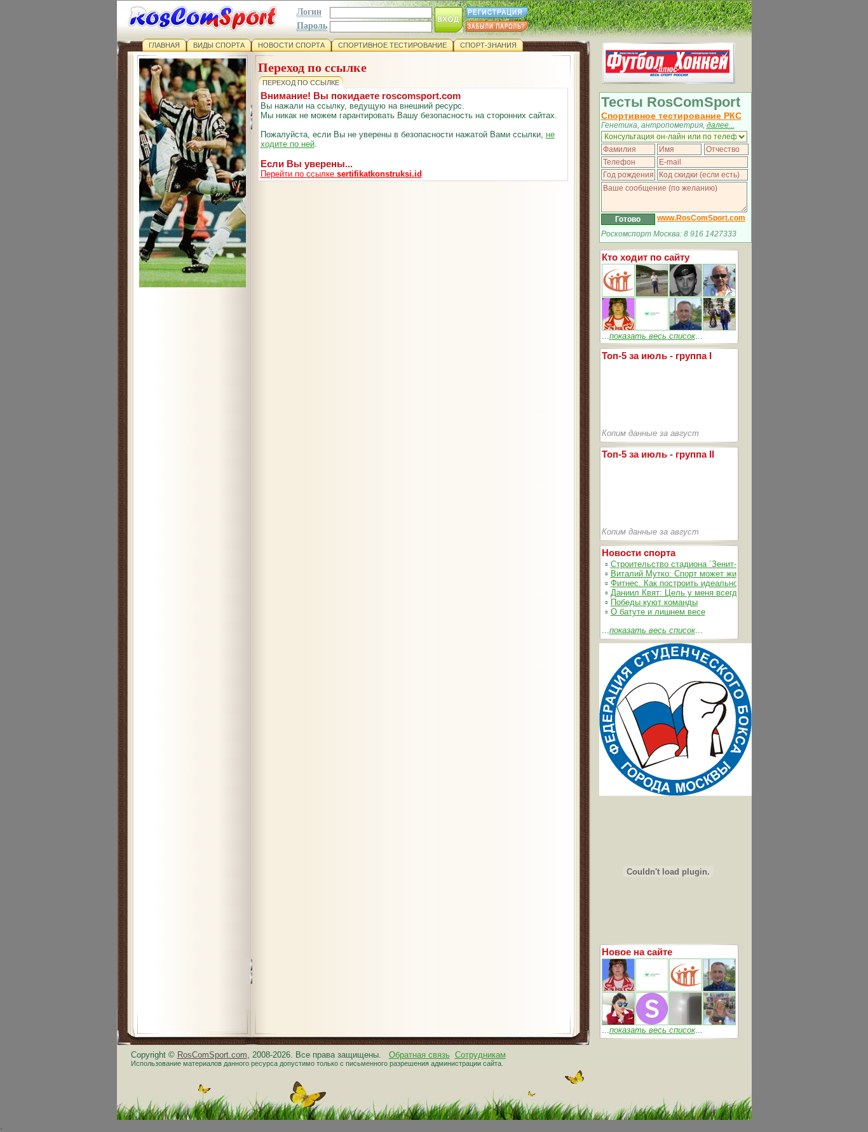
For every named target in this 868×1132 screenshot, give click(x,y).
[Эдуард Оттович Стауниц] (719, 294)
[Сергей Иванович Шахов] (685, 327)
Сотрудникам (480, 1055)
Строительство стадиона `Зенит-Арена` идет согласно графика (733, 564)
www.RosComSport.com (701, 218)
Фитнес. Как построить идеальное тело (687, 583)
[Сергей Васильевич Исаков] (651, 294)
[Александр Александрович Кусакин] (618, 294)
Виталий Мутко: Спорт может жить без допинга (702, 573)
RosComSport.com (212, 1055)
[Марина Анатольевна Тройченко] (618, 327)
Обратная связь (419, 1055)
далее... (721, 125)
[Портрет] (651, 988)
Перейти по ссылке (341, 174)
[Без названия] (618, 988)
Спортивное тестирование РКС (671, 116)
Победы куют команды (654, 602)
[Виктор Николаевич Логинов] (719, 327)
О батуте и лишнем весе (658, 612)
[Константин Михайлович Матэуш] (685, 294)
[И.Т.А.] (719, 1022)
